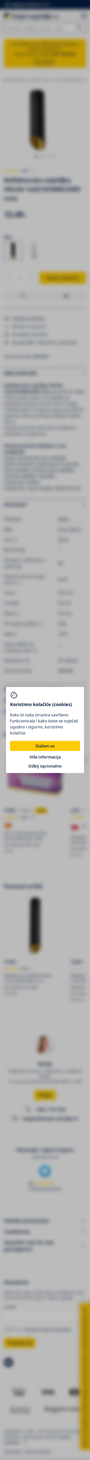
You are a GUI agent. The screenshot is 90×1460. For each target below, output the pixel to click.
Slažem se (45, 746)
